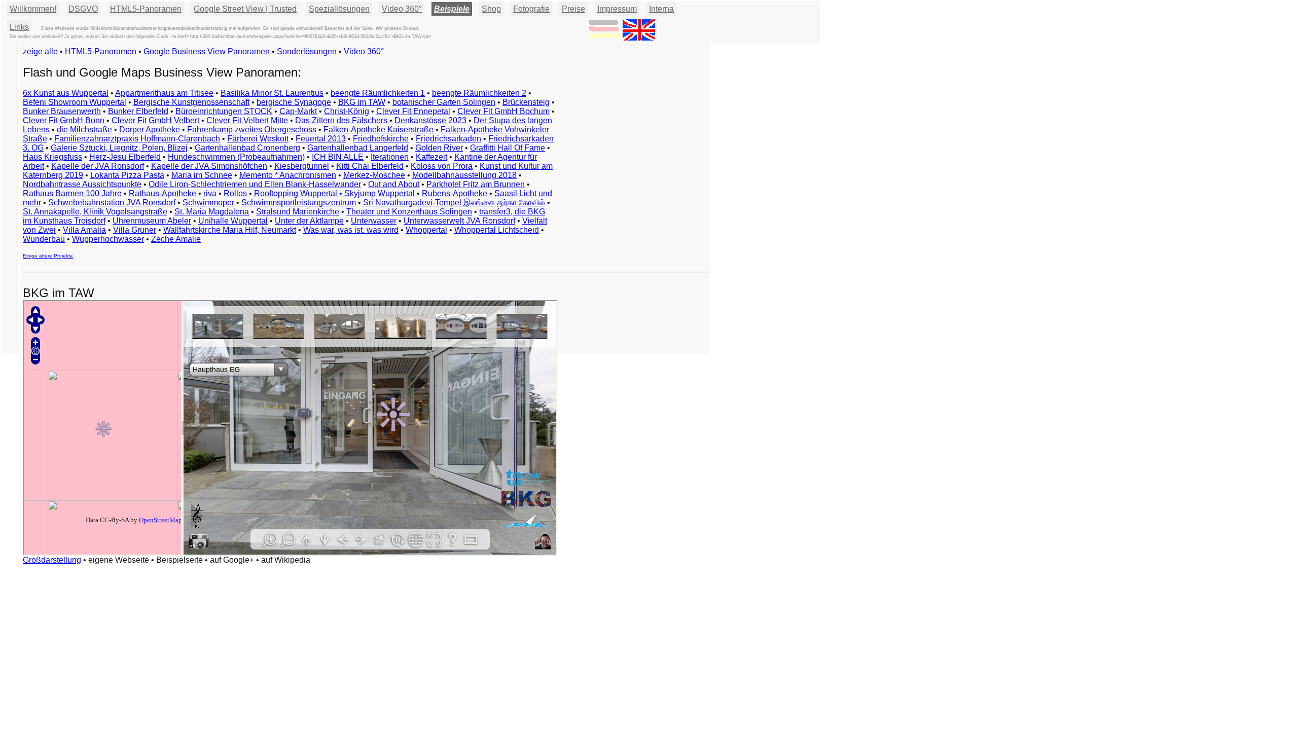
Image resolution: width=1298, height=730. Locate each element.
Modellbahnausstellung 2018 (464, 175)
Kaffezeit (431, 157)
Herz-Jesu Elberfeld (125, 157)
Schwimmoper (208, 202)
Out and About (393, 184)
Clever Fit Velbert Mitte (247, 120)
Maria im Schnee (201, 175)
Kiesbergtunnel (301, 166)
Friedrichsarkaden (448, 138)
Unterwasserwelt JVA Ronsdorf (459, 220)
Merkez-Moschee (374, 175)
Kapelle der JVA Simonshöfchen (209, 166)
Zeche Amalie (176, 239)
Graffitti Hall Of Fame (507, 147)
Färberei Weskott (258, 138)
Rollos (235, 193)
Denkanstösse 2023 (430, 120)
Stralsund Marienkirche (297, 211)
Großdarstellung (52, 560)
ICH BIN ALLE (338, 157)
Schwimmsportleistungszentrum (298, 202)
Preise (573, 9)
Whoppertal (426, 230)
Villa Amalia (84, 230)
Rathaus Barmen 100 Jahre (72, 193)
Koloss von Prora (442, 166)
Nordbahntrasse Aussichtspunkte (82, 184)
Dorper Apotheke (149, 129)
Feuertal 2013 (321, 138)
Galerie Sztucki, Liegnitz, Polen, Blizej (119, 147)
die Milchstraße (84, 129)
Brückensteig (526, 102)
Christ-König (346, 111)
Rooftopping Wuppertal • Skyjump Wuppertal (334, 193)
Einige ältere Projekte (48, 256)
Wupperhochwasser (108, 239)
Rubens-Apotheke (454, 193)
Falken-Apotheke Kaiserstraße (378, 129)
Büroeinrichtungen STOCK (223, 111)
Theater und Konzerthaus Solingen (409, 211)
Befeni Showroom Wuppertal (74, 102)
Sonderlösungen (307, 51)
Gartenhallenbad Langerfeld (357, 147)
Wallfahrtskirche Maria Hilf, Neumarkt (229, 230)
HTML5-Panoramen (146, 9)
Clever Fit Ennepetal (413, 111)
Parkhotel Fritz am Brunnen (475, 184)
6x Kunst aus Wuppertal (66, 93)
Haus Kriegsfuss (52, 157)
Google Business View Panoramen (206, 51)
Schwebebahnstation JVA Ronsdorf (111, 202)
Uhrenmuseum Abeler (152, 220)
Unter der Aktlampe (309, 220)
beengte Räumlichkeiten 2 (479, 93)
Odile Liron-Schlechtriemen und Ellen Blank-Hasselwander (255, 184)
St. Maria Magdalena (211, 211)
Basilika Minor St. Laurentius (272, 93)
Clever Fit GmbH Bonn (63, 120)
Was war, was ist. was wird (351, 230)
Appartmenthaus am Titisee (164, 93)
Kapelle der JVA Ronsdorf (97, 166)
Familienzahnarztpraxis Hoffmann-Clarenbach (137, 138)
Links (19, 27)
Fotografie (531, 9)
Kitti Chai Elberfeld (370, 166)
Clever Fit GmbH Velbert (155, 120)
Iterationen (390, 157)
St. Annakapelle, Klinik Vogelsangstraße (95, 211)
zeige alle (40, 51)
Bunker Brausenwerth (62, 111)
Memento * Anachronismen (287, 175)
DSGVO (83, 9)
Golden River (439, 147)
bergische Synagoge (294, 102)
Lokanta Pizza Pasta (127, 175)
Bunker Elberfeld (138, 111)
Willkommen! (33, 9)
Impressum (617, 9)
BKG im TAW (361, 102)
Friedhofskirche (381, 138)
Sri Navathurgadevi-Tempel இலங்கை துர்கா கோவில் (454, 202)
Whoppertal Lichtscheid (496, 230)
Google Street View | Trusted (245, 9)
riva (210, 193)
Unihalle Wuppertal (233, 220)
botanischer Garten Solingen (443, 102)
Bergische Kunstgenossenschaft (191, 102)
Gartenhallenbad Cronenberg (247, 147)
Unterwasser (373, 220)
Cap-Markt (298, 111)
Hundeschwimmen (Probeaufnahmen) (236, 157)
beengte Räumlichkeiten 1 (378, 93)
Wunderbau (44, 239)
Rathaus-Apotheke (162, 193)
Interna (661, 9)
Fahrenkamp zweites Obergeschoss (251, 129)
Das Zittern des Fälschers (341, 120)
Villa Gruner (134, 230)
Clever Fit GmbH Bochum (503, 111)
